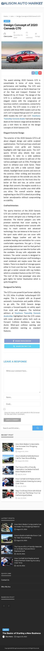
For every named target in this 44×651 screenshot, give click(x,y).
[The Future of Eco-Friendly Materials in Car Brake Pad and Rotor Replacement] (8, 470)
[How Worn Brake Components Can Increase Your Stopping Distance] (8, 447)
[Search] (41, 4)
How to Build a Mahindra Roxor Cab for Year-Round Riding (27, 457)
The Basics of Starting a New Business (21, 633)
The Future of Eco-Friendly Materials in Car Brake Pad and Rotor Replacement (27, 469)
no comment (29, 36)
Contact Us (5, 580)
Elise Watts (9, 637)
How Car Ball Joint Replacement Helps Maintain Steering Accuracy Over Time (28, 481)
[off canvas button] (2, 3)
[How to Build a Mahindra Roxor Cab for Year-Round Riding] (8, 459)
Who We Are (5, 587)
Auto (7, 21)
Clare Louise (8, 36)
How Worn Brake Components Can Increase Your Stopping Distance (27, 446)
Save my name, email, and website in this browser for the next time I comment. (22, 413)
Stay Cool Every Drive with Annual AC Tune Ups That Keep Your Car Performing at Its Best (28, 493)
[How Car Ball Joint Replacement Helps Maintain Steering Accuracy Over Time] (8, 482)
